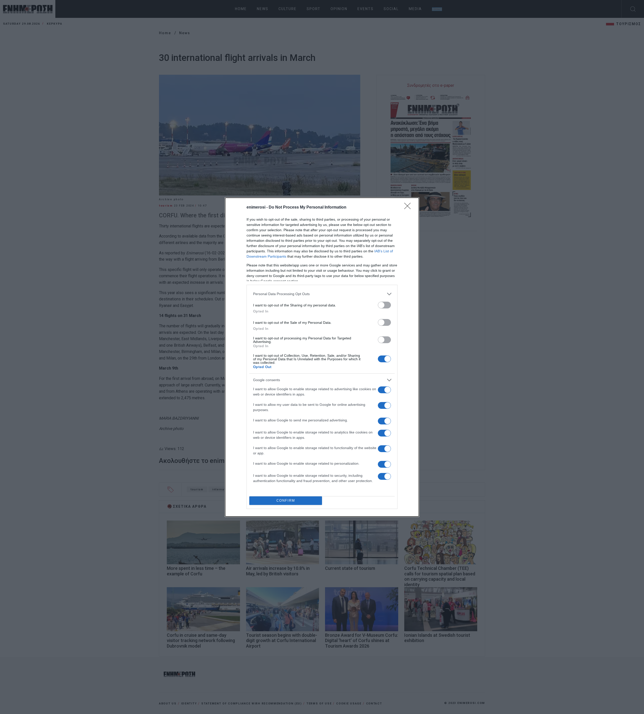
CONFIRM (285, 500)
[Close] (409, 207)
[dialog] (322, 357)
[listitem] (322, 294)
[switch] (384, 305)
